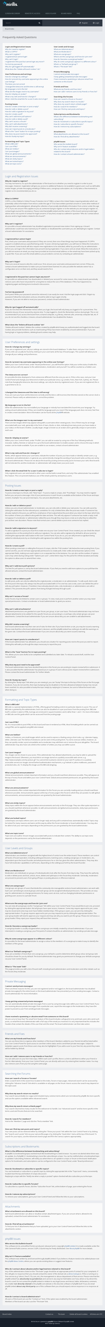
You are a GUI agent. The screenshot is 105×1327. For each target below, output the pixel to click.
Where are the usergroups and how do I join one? (73, 56)
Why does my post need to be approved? (21, 134)
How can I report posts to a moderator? (20, 129)
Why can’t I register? (12, 54)
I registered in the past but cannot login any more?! (24, 61)
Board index (66, 13)
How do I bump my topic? (14, 136)
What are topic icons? (13, 164)
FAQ (78, 13)
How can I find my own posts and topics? (69, 109)
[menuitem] (96, 23)
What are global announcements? (18, 154)
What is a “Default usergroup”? (66, 64)
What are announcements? (15, 156)
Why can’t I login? (11, 59)
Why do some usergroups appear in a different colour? (75, 61)
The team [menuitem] (61, 1314)
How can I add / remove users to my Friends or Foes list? (75, 91)
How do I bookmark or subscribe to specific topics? (73, 121)
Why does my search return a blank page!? (70, 104)
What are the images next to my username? (22, 91)
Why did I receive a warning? (16, 126)
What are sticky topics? (14, 159)
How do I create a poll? (14, 114)
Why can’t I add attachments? (16, 124)
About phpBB (74, 1248)
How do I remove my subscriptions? (67, 126)
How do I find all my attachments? (67, 136)
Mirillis (33, 1321)
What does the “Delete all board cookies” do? (22, 69)
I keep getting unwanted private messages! (70, 77)
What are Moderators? (62, 52)
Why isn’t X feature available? (65, 146)
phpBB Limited (70, 1246)
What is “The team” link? (63, 66)
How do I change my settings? (16, 77)
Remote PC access (32, 13)
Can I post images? (12, 151)
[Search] (39, 23)
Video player (50, 13)
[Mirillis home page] (11, 3)
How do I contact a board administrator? (69, 154)
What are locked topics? (14, 161)
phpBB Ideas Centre (16, 1261)
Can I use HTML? (11, 146)
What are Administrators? (64, 49)
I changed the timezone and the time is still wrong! (24, 86)
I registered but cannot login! (16, 56)
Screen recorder (12, 13)
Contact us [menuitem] (49, 1314)
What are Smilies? (12, 149)
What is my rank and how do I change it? (20, 96)
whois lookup (73, 1274)
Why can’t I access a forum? (15, 121)
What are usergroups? (62, 54)
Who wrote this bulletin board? (65, 144)
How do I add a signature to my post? (19, 111)
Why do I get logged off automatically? (19, 66)
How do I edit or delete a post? (17, 109)
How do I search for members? (65, 106)
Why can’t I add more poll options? (18, 116)
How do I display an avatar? (16, 94)
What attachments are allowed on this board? (71, 134)
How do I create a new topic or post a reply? (22, 106)
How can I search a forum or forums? (68, 99)
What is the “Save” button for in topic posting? (22, 131)
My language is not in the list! (16, 89)
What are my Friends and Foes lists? (68, 89)
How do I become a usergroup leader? (68, 59)
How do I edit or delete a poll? (16, 119)
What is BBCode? (11, 144)
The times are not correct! (15, 84)
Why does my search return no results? (69, 101)
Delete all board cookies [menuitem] (78, 1314)
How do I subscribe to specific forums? (68, 124)
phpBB (58, 412)
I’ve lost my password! (13, 64)
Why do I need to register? (15, 49)
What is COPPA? (11, 52)
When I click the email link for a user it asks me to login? (26, 99)
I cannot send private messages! (66, 74)
